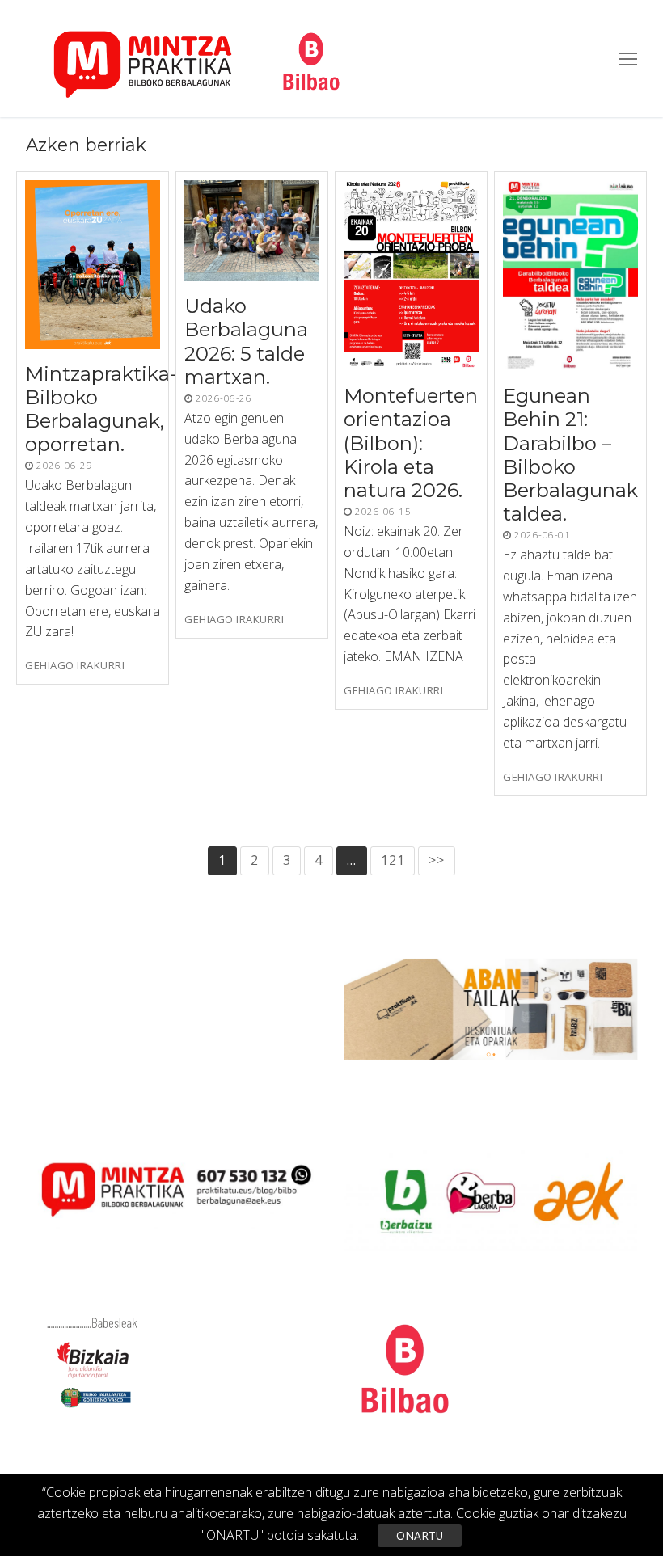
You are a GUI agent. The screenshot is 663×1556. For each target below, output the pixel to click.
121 (392, 860)
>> (437, 860)
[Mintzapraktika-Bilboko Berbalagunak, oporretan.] (92, 264)
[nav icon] (628, 59)
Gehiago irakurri (75, 665)
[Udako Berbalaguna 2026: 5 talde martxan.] (251, 230)
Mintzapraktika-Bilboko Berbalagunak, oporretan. (100, 409)
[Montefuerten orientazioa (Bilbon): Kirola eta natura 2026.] (411, 275)
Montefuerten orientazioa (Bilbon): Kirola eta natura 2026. (411, 443)
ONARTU (419, 1535)
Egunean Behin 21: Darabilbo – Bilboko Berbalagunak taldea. (570, 454)
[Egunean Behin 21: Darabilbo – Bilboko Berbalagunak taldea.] (570, 275)
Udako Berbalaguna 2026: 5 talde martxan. (246, 341)
